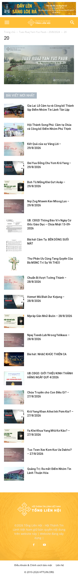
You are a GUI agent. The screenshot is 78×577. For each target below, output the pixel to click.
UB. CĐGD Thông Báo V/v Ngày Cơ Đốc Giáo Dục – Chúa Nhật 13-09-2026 (49, 224)
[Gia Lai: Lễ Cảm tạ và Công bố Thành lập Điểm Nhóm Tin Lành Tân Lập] (14, 111)
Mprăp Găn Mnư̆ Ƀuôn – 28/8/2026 (49, 316)
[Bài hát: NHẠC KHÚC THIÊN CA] (14, 359)
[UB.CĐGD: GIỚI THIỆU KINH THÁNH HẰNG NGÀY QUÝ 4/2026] (14, 378)
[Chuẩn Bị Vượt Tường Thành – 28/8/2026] (14, 283)
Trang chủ (9, 32)
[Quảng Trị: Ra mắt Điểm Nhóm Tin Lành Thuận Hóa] (14, 474)
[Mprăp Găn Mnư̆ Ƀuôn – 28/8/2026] (14, 321)
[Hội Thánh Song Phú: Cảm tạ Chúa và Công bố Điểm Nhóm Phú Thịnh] (14, 130)
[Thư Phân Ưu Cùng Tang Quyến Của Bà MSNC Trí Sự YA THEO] (14, 264)
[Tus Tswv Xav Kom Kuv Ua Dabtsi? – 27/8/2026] (14, 455)
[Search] (72, 22)
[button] (6, 22)
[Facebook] (34, 545)
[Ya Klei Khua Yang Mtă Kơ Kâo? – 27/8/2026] (14, 436)
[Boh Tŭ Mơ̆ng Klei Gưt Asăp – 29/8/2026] (14, 187)
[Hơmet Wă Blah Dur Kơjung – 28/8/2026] (14, 302)
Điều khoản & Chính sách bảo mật (33, 565)
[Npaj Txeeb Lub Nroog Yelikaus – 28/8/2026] (14, 340)
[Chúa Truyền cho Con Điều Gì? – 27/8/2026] (14, 397)
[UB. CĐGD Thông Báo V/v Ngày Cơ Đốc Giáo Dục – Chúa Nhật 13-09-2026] (14, 225)
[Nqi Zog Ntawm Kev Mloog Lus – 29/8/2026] (14, 206)
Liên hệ (60, 565)
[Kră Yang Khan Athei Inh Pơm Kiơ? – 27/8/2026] (14, 416)
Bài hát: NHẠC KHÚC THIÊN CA (46, 354)
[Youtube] (44, 545)
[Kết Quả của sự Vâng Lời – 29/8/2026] (14, 149)
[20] (39, 83)
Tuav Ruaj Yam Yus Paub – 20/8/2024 (39, 32)
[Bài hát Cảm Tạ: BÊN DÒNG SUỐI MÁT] (14, 244)
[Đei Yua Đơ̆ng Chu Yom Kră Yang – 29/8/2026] (14, 168)
